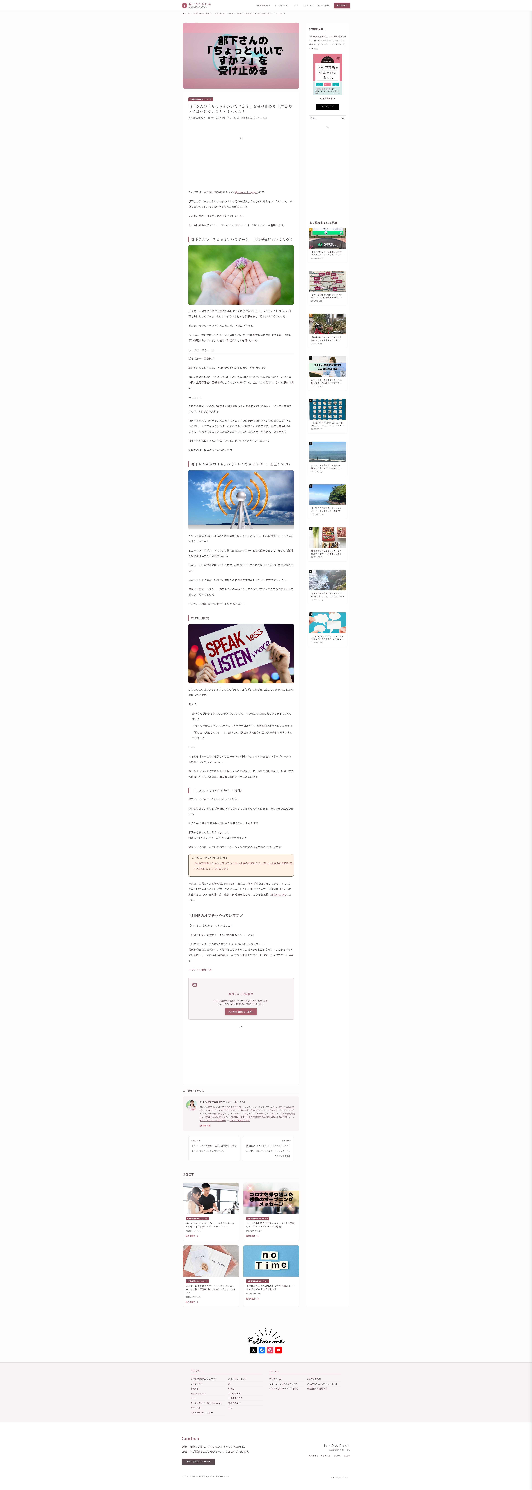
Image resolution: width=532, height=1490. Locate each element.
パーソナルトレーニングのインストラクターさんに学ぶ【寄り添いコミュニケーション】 (210, 1225)
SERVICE (325, 1456)
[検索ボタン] (343, 118)
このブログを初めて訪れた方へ (283, 1384)
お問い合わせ (279, 894)
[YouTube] (278, 1350)
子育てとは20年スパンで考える (283, 1389)
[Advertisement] (241, 161)
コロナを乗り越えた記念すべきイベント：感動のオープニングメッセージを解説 (270, 1225)
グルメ (193, 1398)
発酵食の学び (234, 1403)
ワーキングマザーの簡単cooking (206, 1403)
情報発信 (195, 1389)
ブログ (295, 5)
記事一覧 (206, 1126)
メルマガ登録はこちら (240, 1120)
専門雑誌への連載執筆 (317, 1389)
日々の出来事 (234, 1393)
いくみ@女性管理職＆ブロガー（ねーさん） (223, 1102)
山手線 (231, 1389)
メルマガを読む (324, 5)
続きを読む (190, 1236)
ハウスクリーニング (237, 1379)
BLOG (347, 1456)
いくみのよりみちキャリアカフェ (322, 1384)
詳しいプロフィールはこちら (213, 1120)
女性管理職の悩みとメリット (201, 99)
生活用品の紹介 (235, 1398)
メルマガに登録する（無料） (241, 1012)
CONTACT (342, 5)
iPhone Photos (198, 1393)
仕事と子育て (197, 1384)
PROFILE (313, 1456)
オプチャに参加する (200, 969)
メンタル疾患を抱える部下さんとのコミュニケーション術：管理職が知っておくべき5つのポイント (211, 1289)
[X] (253, 1350)
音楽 (230, 1408)
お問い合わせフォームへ (198, 1461)
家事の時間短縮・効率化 (202, 1413)
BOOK (337, 1456)
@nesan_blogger (246, 192)
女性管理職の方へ (263, 5)
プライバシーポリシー (339, 1477)
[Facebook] (262, 1350)
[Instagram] (270, 1350)
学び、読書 (196, 1408)
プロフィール (308, 5)
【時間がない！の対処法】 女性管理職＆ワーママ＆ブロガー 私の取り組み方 (270, 1287)
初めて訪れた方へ (282, 5)
